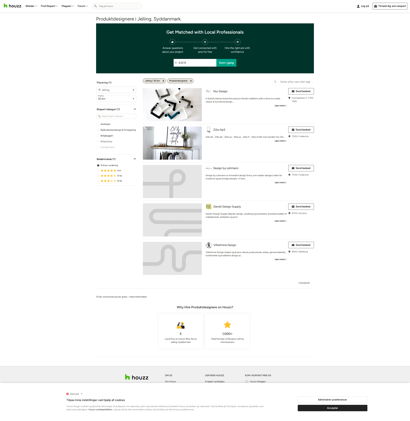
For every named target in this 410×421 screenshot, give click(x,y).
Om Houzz (170, 381)
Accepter (332, 407)
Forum (81, 6)
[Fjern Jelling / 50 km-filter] (163, 80)
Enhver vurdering (109, 165)
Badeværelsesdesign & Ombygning (118, 130)
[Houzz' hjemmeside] (12, 5)
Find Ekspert (48, 6)
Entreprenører (108, 147)
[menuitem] (31, 6)
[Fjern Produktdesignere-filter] (190, 80)
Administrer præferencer (332, 399)
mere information (138, 296)
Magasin (66, 6)
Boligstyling (106, 141)
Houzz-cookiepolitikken (100, 409)
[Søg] (95, 6)
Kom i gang (226, 63)
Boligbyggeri (107, 135)
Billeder (30, 6)
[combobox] (117, 6)
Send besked (303, 91)
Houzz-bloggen (258, 381)
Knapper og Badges (215, 381)
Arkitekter (106, 124)
